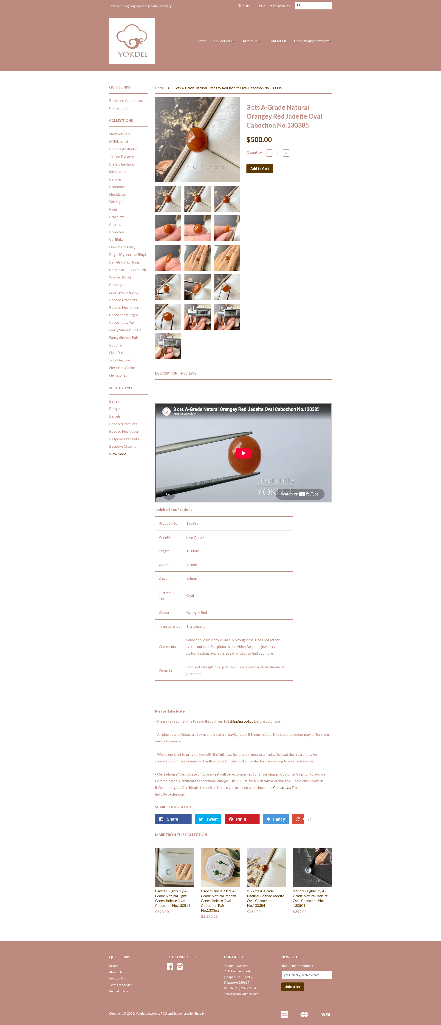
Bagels (114, 401)
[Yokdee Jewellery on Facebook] (170, 968)
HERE (243, 781)
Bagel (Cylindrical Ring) (127, 254)
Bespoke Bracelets (124, 439)
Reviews (188, 373)
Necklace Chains (122, 367)
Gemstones (118, 375)
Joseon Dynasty (121, 156)
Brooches (116, 232)
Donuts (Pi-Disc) (122, 247)
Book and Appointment (127, 100)
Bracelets (116, 217)
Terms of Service (120, 985)
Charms (115, 224)
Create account (278, 6)
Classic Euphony (122, 164)
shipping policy (241, 721)
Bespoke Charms (122, 446)
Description (166, 373)
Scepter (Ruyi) (120, 277)
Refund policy (118, 991)
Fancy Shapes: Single (125, 330)
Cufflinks (116, 239)
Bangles (115, 179)
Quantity (254, 152)
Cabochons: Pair (122, 322)
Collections (223, 41)
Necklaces (117, 194)
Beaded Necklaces (124, 307)
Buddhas (116, 345)
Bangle (114, 408)
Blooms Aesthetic (123, 149)
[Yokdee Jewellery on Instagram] (180, 968)
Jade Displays (120, 360)
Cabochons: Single (123, 314)
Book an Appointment (311, 41)
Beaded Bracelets (123, 300)
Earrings (115, 201)
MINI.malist (118, 141)
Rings (113, 209)
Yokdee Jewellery (147, 1013)
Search (114, 966)
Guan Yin (116, 352)
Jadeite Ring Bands (124, 292)
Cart (246, 6)
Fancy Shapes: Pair (123, 337)
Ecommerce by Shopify (189, 1013)
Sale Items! (117, 171)
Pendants (116, 186)
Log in (261, 6)
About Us (250, 41)
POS (164, 1013)
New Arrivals (119, 134)
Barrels (115, 416)
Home (201, 41)
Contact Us (277, 41)
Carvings (116, 284)
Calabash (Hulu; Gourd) (127, 269)
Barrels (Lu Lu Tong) (124, 262)
